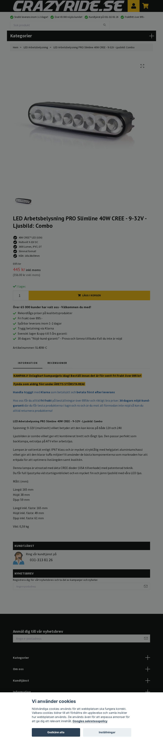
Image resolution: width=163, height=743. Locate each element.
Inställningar (107, 732)
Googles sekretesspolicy (90, 721)
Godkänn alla (55, 732)
